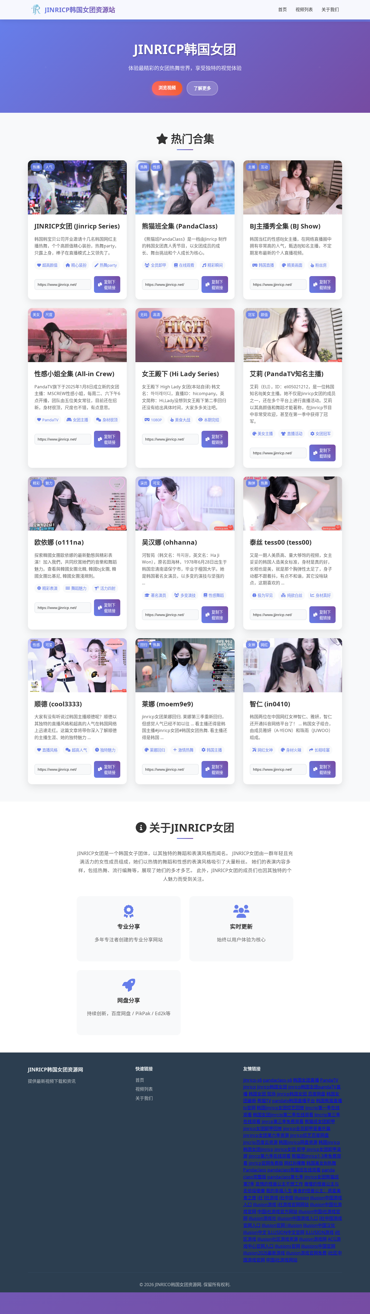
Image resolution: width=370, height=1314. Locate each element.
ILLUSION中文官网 (286, 1232)
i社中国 (286, 1198)
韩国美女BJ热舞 (321, 1163)
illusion (301, 1198)
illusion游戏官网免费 (306, 1253)
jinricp (249, 1087)
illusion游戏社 (262, 1218)
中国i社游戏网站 (281, 1260)
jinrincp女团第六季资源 (266, 1135)
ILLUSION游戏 (320, 1232)
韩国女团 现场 (262, 1094)
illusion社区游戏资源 (277, 1239)
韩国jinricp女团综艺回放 (280, 1108)
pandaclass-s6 (277, 1080)
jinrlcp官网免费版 (266, 1163)
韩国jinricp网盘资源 (298, 1142)
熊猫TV (264, 1101)
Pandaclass (254, 1170)
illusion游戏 (264, 1204)
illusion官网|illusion (282, 1225)
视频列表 (304, 9)
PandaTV (329, 1080)
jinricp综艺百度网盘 (309, 1135)
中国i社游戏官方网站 (277, 1211)
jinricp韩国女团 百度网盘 (301, 1094)
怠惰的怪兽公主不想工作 (279, 1184)
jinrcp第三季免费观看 (283, 1121)
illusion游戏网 (313, 1239)
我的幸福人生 (279, 1191)
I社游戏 (271, 1198)
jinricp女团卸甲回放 (262, 1128)
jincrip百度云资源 (260, 1142)
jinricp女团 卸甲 (290, 1149)
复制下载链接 (109, 285)
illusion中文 (255, 1232)
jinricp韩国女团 (272, 1087)
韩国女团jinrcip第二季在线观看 (283, 1115)
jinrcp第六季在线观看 (270, 1156)
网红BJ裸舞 (294, 1163)
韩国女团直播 (306, 1080)
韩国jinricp (329, 1142)
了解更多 (202, 88)
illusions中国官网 (318, 1246)
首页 (282, 9)
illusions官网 (287, 1246)
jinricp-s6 (252, 1080)
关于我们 (330, 9)
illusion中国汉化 (319, 1225)
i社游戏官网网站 (293, 1204)
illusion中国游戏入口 (297, 1218)
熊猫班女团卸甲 (320, 1121)
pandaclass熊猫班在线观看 (294, 1170)
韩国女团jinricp (258, 1149)
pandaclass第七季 (285, 1177)
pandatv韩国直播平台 (293, 1101)
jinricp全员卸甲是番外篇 (306, 1128)
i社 (260, 1198)
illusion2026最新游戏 (264, 1253)
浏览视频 (167, 88)
